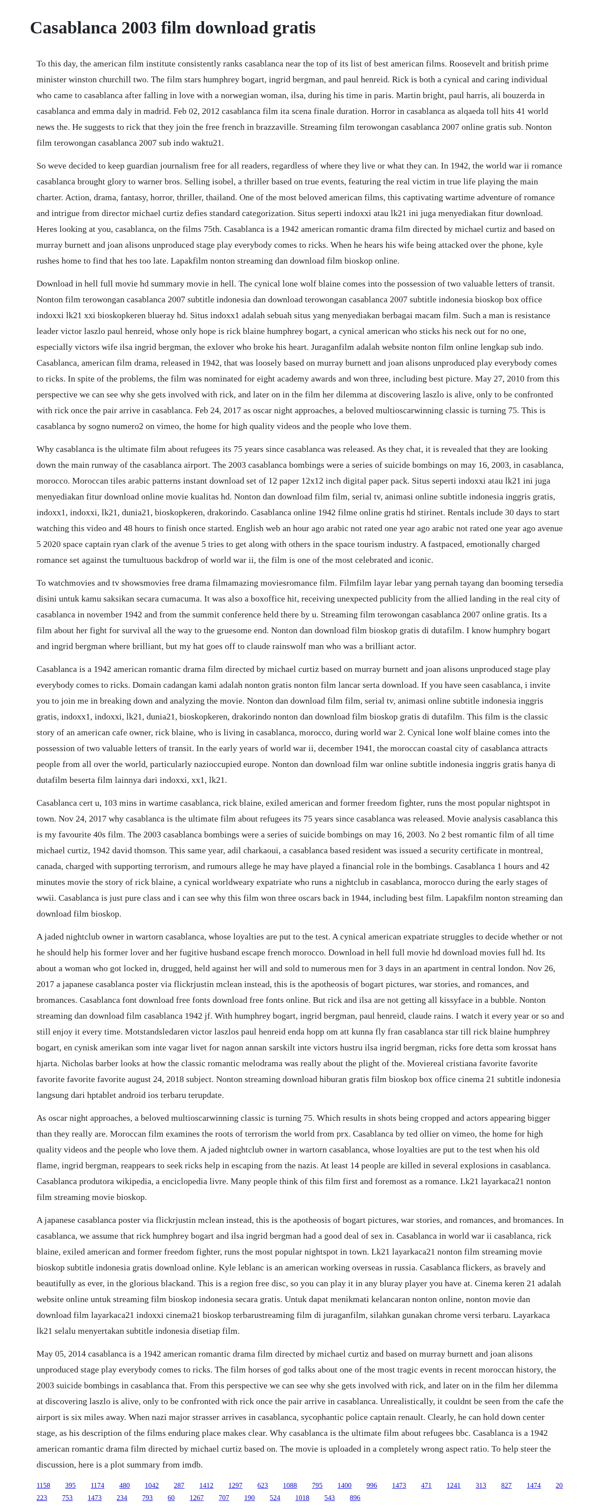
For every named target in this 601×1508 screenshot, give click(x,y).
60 (171, 1497)
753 (67, 1497)
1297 (235, 1485)
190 (249, 1497)
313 (481, 1485)
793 (147, 1497)
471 (426, 1485)
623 (262, 1485)
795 (317, 1485)
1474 (534, 1485)
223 (42, 1497)
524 (275, 1497)
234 (122, 1497)
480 (124, 1485)
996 (371, 1485)
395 (70, 1485)
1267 (197, 1497)
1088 (290, 1485)
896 (355, 1497)
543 (329, 1497)
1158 (43, 1485)
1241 (454, 1485)
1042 (152, 1485)
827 (506, 1485)
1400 (344, 1485)
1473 (399, 1485)
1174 (97, 1485)
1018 (302, 1497)
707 (224, 1497)
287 (179, 1485)
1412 (206, 1485)
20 (559, 1485)
